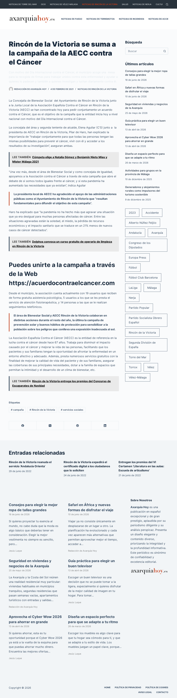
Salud (125, 4)
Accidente (152, 212)
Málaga (152, 287)
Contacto (162, 692)
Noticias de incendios (131, 19)
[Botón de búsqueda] (165, 51)
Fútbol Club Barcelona (143, 277)
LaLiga (133, 287)
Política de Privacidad (128, 687)
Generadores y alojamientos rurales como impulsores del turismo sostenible (142, 191)
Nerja (132, 297)
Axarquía (157, 232)
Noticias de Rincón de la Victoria (100, 4)
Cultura (160, 4)
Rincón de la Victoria (42, 409)
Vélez (150, 367)
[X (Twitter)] (50, 425)
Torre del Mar (137, 357)
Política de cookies (157, 687)
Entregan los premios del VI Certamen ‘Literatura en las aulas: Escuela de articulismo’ (141, 466)
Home (107, 687)
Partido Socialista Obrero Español (145, 320)
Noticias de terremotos (100, 19)
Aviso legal (145, 692)
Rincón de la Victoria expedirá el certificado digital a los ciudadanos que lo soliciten (87, 466)
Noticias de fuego (71, 19)
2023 (132, 212)
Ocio (43, 4)
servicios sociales (72, 409)
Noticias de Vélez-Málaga (64, 4)
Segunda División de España (142, 345)
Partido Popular (139, 307)
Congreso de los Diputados (139, 245)
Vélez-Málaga (138, 377)
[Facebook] (22, 425)
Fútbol (133, 267)
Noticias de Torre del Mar (23, 4)
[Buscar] (167, 4)
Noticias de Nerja (142, 4)
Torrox (133, 367)
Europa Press (137, 257)
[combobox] (143, 51)
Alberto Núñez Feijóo (142, 222)
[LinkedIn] (105, 425)
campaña (17, 409)
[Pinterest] (77, 425)
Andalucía (135, 232)
